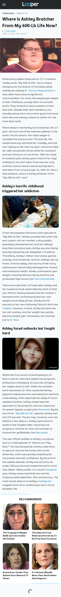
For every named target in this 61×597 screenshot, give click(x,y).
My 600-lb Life (24, 413)
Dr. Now (14, 320)
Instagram (53, 367)
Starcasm (43, 409)
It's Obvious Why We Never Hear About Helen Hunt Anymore (44, 575)
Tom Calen (10, 31)
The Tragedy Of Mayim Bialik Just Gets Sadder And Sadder (15, 535)
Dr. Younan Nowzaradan (39, 90)
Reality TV (22, 13)
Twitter (6, 308)
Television (8, 13)
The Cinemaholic (43, 279)
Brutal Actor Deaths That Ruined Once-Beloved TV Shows (15, 575)
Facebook (51, 469)
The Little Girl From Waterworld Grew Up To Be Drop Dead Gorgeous (44, 535)
